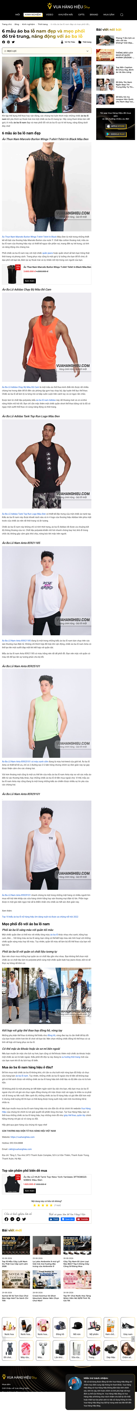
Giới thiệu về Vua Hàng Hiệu (15, 1388)
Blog (17, 24)
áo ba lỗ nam (22, 1076)
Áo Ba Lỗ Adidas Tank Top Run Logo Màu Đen (24, 514)
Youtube (84, 1219)
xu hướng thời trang (71, 1057)
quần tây (81, 1115)
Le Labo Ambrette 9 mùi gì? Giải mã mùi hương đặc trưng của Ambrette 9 (46, 1263)
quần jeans (47, 253)
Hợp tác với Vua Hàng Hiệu (15, 1396)
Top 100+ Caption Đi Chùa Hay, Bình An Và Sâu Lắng (125, 69)
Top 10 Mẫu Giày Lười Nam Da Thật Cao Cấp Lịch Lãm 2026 (15, 1263)
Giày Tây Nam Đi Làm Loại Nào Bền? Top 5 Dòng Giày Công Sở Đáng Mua (76, 1263)
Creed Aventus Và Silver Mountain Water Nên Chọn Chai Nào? (46, 1298)
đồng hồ (51, 1035)
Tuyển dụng (8, 1400)
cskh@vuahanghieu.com (20, 1149)
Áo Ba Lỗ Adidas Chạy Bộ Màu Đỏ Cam (20, 387)
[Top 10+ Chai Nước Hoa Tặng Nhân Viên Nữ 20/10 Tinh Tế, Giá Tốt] (77, 1279)
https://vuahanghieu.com (23, 1137)
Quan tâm (69, 1219)
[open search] (121, 14)
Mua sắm (6, 1384)
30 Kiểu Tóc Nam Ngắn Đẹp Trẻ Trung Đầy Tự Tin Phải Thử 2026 (124, 84)
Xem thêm (30, 281)
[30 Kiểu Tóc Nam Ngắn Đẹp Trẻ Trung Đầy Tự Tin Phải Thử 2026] (105, 85)
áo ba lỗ (54, 934)
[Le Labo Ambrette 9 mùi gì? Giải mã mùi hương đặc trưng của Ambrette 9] (47, 1245)
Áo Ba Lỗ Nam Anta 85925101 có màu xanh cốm (25, 761)
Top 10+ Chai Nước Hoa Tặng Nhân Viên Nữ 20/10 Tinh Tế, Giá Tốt (77, 1298)
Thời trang (43, 24)
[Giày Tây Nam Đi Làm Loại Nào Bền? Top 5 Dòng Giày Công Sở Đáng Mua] (77, 1245)
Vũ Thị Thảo (70, 42)
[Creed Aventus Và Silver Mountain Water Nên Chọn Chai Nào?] (47, 1279)
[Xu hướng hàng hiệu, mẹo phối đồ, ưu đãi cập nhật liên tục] (68, 6)
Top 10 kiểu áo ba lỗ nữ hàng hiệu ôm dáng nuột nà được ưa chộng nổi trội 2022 (40, 916)
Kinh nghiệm (28, 24)
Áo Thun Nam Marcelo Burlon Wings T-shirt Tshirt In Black (29, 237)
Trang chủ (7, 24)
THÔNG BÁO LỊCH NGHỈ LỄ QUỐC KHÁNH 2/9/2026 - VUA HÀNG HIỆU (124, 55)
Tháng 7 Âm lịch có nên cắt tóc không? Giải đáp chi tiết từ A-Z (125, 40)
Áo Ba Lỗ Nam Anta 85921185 (16, 640)
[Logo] (19, 1378)
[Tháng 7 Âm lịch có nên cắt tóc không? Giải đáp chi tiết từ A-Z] (105, 40)
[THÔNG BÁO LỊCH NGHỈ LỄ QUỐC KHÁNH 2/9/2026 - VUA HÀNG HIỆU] (105, 55)
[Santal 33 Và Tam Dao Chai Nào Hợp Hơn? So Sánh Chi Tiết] (16, 1279)
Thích (55, 1219)
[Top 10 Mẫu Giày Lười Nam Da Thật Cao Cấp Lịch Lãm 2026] (16, 1245)
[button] (133, 1339)
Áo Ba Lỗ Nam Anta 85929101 (16, 895)
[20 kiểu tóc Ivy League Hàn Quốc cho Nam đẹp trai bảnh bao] (105, 99)
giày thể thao (70, 1115)
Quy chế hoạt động (11, 1392)
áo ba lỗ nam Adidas (46, 400)
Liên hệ (5, 1404)
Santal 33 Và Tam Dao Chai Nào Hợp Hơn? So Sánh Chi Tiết (15, 1298)
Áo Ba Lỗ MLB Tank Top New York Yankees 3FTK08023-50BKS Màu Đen (55, 1178)
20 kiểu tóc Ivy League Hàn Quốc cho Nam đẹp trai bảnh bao (125, 99)
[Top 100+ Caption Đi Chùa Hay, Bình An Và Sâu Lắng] (105, 70)
